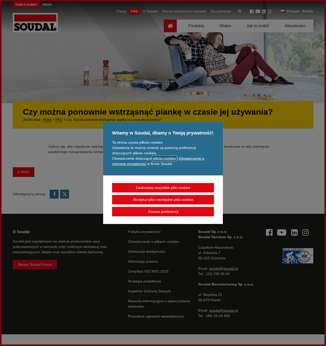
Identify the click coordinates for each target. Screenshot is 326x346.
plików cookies (164, 158)
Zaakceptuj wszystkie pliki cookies (163, 188)
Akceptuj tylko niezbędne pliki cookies (163, 200)
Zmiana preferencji (163, 211)
